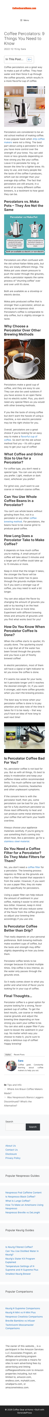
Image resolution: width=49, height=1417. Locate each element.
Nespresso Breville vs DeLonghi (22, 1212)
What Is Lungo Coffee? (17, 1200)
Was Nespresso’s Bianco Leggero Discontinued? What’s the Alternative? (23, 1101)
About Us (10, 1145)
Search (9, 1121)
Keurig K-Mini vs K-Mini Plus (20, 1312)
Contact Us (11, 1149)
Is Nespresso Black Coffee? (20, 1196)
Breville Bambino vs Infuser (20, 1320)
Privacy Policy (12, 1158)
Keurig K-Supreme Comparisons (22, 1308)
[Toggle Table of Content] (28, 59)
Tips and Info (14, 1085)
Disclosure (11, 1154)
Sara (20, 1060)
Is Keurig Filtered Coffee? (19, 1247)
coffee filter (34, 867)
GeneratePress (24, 1412)
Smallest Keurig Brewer (18, 1273)
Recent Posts (19, 1055)
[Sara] (11, 1070)
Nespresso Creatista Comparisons (24, 1316)
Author (8, 1055)
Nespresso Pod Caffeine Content (23, 1192)
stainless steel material (16, 841)
